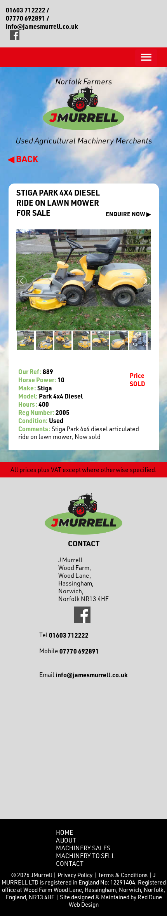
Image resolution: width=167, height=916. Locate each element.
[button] (146, 57)
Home (64, 832)
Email (83, 675)
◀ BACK (23, 158)
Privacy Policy (74, 875)
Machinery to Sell (85, 856)
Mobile (69, 651)
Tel (64, 635)
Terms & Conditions (123, 875)
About (66, 840)
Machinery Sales (83, 848)
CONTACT (70, 863)
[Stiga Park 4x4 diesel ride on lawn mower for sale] (25, 340)
